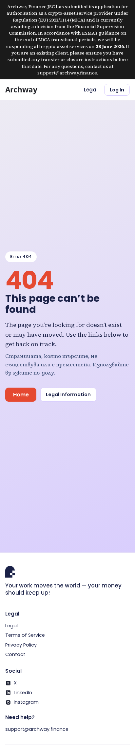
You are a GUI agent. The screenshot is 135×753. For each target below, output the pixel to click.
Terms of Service (25, 635)
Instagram (26, 702)
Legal (91, 89)
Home (21, 394)
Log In (117, 90)
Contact (15, 654)
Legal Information (68, 394)
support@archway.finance (67, 73)
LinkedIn (23, 692)
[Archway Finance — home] (27, 89)
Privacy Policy (21, 645)
